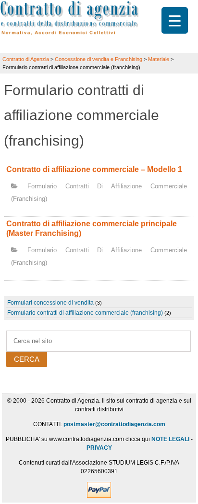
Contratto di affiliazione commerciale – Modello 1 (94, 169)
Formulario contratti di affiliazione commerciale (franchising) (85, 312)
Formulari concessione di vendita (50, 302)
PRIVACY (99, 447)
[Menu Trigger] (174, 20)
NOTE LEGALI (170, 439)
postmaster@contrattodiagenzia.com (114, 424)
